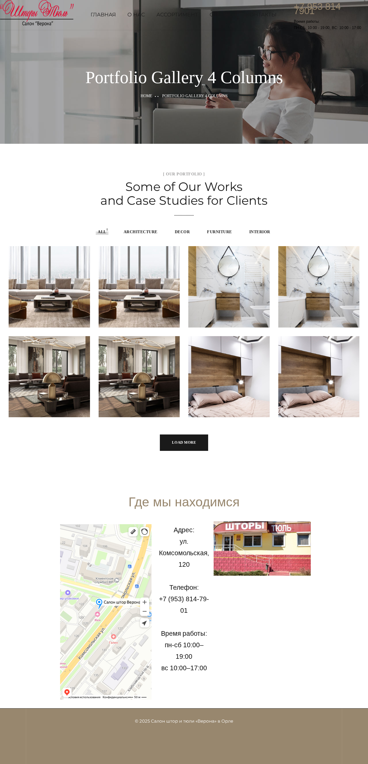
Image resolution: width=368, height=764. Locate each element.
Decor (182, 232)
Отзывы (222, 15)
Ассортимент (177, 15)
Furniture (219, 232)
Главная (103, 15)
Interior (259, 232)
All (102, 232)
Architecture (141, 232)
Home (146, 96)
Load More (184, 442)
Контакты (261, 15)
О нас (136, 15)
